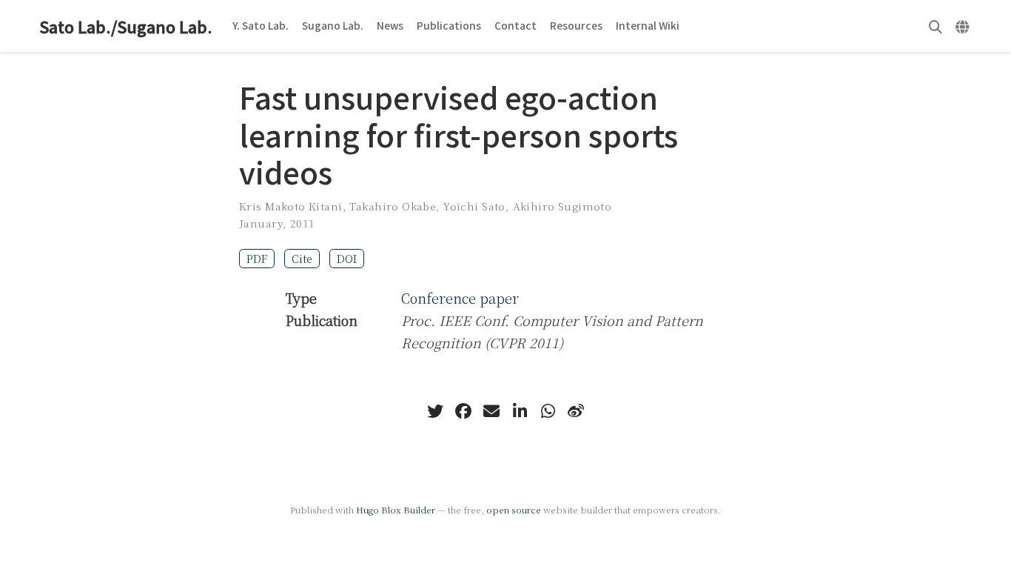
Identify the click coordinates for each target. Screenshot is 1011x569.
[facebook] (463, 411)
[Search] (935, 26)
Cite (302, 258)
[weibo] (576, 411)
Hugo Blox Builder (395, 509)
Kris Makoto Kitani (291, 206)
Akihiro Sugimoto (562, 206)
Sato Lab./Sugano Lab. (125, 26)
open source (513, 509)
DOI (347, 258)
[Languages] (964, 26)
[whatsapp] (548, 411)
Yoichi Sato (474, 206)
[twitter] (435, 411)
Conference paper (460, 297)
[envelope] (491, 411)
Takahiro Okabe (392, 206)
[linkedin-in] (519, 411)
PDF (256, 258)
